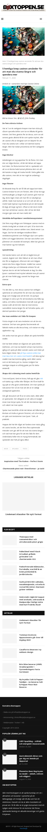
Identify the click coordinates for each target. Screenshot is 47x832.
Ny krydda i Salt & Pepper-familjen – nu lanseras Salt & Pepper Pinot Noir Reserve (31, 683)
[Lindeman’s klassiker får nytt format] (23, 496)
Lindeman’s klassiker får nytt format (24, 514)
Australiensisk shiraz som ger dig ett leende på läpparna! (30, 758)
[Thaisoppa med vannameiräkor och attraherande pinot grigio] (9, 540)
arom (6, 449)
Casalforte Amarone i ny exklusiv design (30, 650)
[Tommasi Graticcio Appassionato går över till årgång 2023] (9, 638)
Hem (4, 61)
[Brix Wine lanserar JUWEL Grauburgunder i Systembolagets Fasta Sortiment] (9, 668)
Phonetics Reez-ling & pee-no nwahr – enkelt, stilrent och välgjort (31, 773)
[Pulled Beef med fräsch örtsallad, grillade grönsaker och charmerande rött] (9, 555)
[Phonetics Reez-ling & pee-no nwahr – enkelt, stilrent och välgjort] (9, 775)
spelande (15, 449)
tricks (25, 449)
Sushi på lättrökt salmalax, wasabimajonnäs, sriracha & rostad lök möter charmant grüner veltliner (32, 586)
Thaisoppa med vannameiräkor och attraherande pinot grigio (31, 539)
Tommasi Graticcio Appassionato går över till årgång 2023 (31, 637)
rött (41, 378)
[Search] (44, 18)
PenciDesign (23, 828)
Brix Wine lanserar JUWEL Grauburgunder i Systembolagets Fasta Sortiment (30, 668)
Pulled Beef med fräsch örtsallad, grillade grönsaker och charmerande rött (29, 555)
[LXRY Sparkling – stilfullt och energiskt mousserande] (9, 745)
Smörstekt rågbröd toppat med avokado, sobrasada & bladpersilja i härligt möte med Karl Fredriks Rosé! (31, 601)
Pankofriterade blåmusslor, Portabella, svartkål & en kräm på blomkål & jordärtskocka (31, 570)
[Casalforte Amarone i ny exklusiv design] (9, 653)
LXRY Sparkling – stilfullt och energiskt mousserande (32, 742)
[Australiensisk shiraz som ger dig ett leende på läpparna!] (9, 759)
